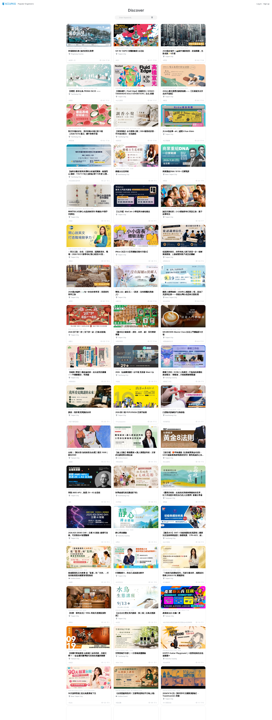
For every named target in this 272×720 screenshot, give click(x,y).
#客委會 (71, 141)
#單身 (71, 622)
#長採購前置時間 (74, 181)
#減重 (71, 582)
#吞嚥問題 (166, 422)
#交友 (71, 703)
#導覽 (165, 60)
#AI (70, 502)
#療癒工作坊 (167, 381)
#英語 (71, 261)
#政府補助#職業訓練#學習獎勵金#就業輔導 (177, 622)
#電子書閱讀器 (74, 422)
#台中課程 (166, 542)
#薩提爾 (118, 703)
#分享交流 (119, 582)
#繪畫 (71, 462)
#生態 (118, 622)
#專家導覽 (119, 341)
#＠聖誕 (118, 502)
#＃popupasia (120, 422)
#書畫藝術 (72, 381)
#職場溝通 (119, 462)
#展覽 (71, 100)
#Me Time (119, 662)
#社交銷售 (166, 462)
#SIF (117, 60)
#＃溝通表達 (167, 703)
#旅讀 (71, 662)
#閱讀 (165, 502)
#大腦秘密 (166, 582)
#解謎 (165, 100)
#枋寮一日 (72, 60)
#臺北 (71, 341)
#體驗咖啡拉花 (168, 341)
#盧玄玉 (118, 301)
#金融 (118, 381)
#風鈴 (71, 221)
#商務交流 (166, 261)
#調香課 (118, 141)
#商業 (165, 181)
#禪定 (118, 542)
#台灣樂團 (166, 141)
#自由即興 (166, 662)
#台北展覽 (119, 100)
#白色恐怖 (166, 301)
